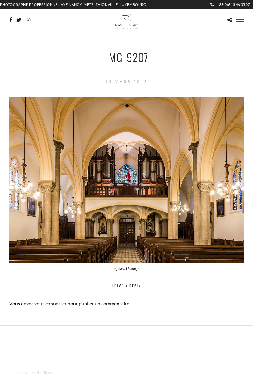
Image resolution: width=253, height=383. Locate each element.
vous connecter (50, 303)
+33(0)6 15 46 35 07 (233, 4)
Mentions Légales (68, 372)
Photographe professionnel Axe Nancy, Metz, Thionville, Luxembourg (73, 4)
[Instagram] (28, 20)
